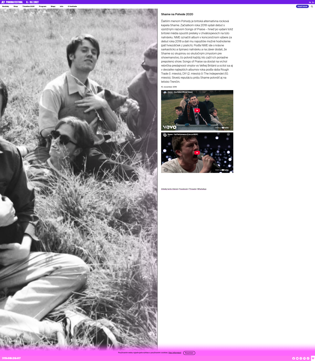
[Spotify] (304, 358)
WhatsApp (201, 189)
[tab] (16, 6)
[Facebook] (293, 358)
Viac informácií (174, 353)
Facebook (183, 189)
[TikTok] (308, 358)
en (313, 2)
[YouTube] (297, 358)
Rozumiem (189, 353)
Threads (192, 189)
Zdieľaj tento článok (169, 189)
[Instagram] (300, 358)
